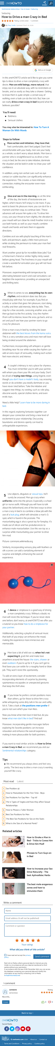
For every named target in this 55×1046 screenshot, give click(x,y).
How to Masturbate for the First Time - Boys (25, 793)
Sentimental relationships (10, 9)
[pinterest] (28, 1028)
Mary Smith (12, 25)
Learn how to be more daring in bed (26, 404)
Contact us (43, 1040)
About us (33, 1040)
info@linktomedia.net (12, 975)
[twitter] (12, 1028)
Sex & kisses (25, 9)
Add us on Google (44, 70)
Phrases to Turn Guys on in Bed (39, 855)
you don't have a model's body (24, 379)
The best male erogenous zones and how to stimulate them (40, 888)
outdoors (12, 663)
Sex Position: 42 (13, 788)
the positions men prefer (35, 706)
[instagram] (17, 1028)
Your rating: (27, 944)
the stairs (34, 660)
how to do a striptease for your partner (25, 625)
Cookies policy (39, 1044)
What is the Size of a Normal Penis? (21, 823)
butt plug (15, 515)
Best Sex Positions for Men (17, 814)
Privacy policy (27, 1044)
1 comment (34, 21)
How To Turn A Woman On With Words (25, 129)
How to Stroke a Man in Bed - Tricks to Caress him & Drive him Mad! (40, 841)
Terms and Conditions (11, 1044)
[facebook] (6, 1028)
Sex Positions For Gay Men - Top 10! (21, 797)
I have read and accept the (17, 956)
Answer (5, 1002)
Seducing (34, 9)
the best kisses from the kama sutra (33, 333)
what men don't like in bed (20, 719)
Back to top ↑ (27, 1013)
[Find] (51, 3)
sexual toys (37, 494)
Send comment (42, 957)
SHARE (44, 5)
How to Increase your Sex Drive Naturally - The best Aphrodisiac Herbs (40, 872)
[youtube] (22, 1028)
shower (43, 660)
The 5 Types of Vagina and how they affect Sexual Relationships (28, 803)
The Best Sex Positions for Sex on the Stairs (25, 819)
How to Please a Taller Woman (20, 810)
